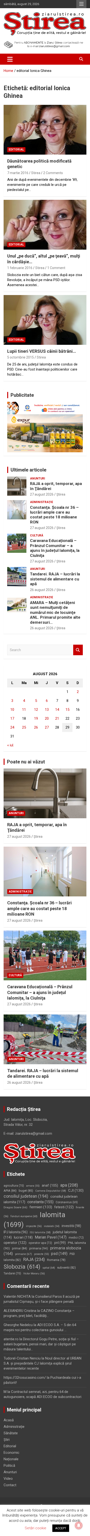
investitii (71, 1226)
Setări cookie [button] (35, 1528)
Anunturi (37, 478)
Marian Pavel (50, 1237)
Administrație (41, 502)
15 (67, 709)
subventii (66, 1267)
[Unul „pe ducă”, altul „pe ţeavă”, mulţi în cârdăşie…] (45, 225)
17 (12, 718)
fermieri (41, 1207)
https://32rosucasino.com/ (25, 1377)
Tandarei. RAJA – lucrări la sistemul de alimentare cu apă (55, 579)
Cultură (36, 535)
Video (8, 1478)
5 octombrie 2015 (20, 357)
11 (24, 709)
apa (69, 1185)
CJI (76, 1190)
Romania (56, 1260)
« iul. (10, 745)
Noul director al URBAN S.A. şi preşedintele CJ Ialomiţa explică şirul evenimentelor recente (42, 1363)
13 (47, 709)
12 (36, 709)
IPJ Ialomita (16, 1232)
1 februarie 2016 (19, 268)
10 (12, 709)
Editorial (16, 149)
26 (36, 727)
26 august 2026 (42, 590)
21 (57, 718)
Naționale (11, 1459)
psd (59, 1253)
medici (76, 1237)
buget (26, 1190)
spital (48, 1267)
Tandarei (12, 1273)
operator (15, 1242)
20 (47, 718)
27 (47, 727)
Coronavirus (67, 1202)
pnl (60, 1243)
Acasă (9, 1420)
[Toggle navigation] (10, 59)
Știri (7, 1439)
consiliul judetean (26, 1196)
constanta (40, 1202)
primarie (23, 1254)
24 (12, 727)
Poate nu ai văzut (26, 762)
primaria (38, 1248)
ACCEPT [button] (60, 1528)
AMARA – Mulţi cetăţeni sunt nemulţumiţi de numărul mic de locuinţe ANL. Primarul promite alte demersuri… (55, 612)
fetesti (64, 1207)
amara (33, 1185)
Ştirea (60, 494)
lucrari (23, 1237)
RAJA (34, 1259)
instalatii (52, 1226)
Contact (10, 1485)
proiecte (41, 1254)
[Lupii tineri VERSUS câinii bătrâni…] (45, 320)
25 (24, 727)
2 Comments (53, 173)
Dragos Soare (15, 1207)
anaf (50, 1185)
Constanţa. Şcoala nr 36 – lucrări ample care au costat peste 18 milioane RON (54, 514)
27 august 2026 (42, 494)
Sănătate (11, 1433)
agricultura (14, 1185)
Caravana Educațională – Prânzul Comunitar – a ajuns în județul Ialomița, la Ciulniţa (54, 548)
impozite (34, 1226)
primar (19, 1248)
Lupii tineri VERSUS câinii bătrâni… (41, 351)
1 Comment (56, 268)
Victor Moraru (34, 1273)
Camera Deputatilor (50, 1190)
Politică (9, 1465)
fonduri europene (24, 1216)
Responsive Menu (81, 4)
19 (36, 718)
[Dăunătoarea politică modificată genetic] (45, 130)
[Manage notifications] (79, 1525)
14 (57, 709)
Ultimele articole (28, 470)
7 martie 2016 (17, 173)
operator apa (40, 1243)
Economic (11, 1452)
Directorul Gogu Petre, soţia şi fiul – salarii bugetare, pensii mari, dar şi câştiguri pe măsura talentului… (41, 1344)
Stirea (35, 173)
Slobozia (22, 1266)
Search (78, 650)
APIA (10, 1190)
